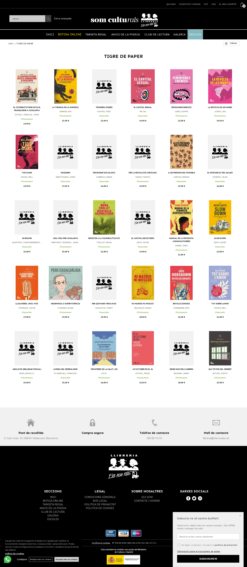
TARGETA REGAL (96, 34)
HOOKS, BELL (27, 177)
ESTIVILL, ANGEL (142, 373)
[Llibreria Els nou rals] (124, 20)
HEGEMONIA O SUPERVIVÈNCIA (65, 304)
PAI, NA (143, 111)
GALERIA (179, 34)
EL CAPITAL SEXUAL (143, 107)
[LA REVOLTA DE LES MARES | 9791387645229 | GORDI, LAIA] (220, 86)
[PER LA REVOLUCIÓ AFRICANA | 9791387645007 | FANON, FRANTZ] (143, 152)
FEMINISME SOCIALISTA (104, 173)
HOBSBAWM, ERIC (181, 308)
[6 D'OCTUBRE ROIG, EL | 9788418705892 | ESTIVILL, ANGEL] (143, 348)
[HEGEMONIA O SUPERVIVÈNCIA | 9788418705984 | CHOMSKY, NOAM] (65, 283)
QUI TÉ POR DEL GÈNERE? (220, 369)
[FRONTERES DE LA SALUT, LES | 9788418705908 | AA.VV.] (104, 348)
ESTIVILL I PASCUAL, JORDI (27, 115)
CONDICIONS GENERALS (100, 497)
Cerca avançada (62, 18)
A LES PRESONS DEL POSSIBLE (181, 173)
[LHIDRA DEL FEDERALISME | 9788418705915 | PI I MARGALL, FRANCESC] (65, 348)
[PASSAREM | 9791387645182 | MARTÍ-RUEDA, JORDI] (65, 152)
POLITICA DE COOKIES (100, 508)
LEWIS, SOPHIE (181, 111)
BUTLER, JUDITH (220, 373)
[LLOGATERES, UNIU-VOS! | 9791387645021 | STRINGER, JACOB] (27, 283)
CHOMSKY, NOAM (65, 308)
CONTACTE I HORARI (189, 4)
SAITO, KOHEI (143, 242)
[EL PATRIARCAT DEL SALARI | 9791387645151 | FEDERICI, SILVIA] (220, 152)
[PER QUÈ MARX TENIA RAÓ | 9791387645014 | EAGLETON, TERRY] (104, 283)
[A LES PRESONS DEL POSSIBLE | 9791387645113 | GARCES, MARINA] (181, 152)
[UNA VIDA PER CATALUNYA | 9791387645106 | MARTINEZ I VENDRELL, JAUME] (65, 217)
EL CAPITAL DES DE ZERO (142, 238)
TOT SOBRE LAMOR (220, 304)
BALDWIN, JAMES (181, 373)
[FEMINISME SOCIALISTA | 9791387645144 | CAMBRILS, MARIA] (104, 152)
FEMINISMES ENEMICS (181, 107)
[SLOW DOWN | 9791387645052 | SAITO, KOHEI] (220, 217)
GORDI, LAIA (220, 111)
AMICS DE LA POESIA (125, 34)
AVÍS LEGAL (100, 500)
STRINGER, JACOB (26, 308)
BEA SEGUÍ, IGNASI (142, 308)
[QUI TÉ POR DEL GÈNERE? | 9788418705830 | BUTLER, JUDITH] (220, 348)
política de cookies (14, 553)
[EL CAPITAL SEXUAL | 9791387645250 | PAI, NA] (143, 86)
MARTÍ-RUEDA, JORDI (65, 177)
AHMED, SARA (181, 246)
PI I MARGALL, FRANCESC (65, 373)
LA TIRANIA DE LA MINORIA (65, 107)
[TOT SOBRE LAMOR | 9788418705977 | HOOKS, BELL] (220, 283)
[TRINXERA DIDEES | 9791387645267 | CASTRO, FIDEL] (104, 86)
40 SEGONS (27, 238)
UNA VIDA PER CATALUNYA (65, 238)
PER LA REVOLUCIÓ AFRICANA (143, 173)
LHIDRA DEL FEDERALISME (65, 369)
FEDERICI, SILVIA (220, 177)
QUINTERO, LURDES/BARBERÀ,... (27, 242)
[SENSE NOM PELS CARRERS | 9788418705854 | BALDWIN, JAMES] (181, 348)
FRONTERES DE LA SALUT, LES (104, 369)
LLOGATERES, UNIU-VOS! (26, 304)
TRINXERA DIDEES (104, 107)
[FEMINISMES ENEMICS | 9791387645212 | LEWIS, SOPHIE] (181, 86)
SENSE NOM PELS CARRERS (181, 369)
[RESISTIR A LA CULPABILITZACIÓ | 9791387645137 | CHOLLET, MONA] (104, 217)
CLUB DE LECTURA (157, 34)
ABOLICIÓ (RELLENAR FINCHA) (27, 369)
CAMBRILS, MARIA (104, 177)
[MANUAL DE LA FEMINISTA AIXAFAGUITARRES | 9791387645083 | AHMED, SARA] (181, 217)
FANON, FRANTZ (142, 177)
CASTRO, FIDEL (104, 111)
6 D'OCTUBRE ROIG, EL (143, 369)
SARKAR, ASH (65, 111)
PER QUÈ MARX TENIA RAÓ (104, 304)
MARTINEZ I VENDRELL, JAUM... (65, 242)
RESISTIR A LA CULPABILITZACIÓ (104, 238)
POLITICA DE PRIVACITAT (100, 504)
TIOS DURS (27, 173)
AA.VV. (104, 373)
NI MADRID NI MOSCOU (143, 304)
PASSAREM (65, 173)
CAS (213, 4)
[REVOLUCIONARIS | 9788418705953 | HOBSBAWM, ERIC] (181, 283)
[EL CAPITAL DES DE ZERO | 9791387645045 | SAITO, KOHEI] (143, 217)
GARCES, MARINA (181, 177)
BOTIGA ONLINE (69, 34)
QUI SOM (171, 4)
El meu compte (227, 4)
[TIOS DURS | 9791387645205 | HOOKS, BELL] (27, 152)
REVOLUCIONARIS (181, 304)
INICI (50, 34)
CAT (206, 4)
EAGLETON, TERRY (104, 308)
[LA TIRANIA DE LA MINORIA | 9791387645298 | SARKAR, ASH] (65, 86)
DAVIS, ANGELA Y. (26, 373)
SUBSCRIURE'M (208, 558)
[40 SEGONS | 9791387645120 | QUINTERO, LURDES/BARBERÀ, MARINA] (27, 217)
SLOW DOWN (220, 238)
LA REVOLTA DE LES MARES (220, 107)
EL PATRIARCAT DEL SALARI (220, 173)
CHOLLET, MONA (104, 242)
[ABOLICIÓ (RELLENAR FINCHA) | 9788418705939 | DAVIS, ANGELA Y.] (27, 348)
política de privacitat (226, 545)
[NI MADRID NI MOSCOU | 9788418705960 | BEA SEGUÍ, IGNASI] (143, 283)
